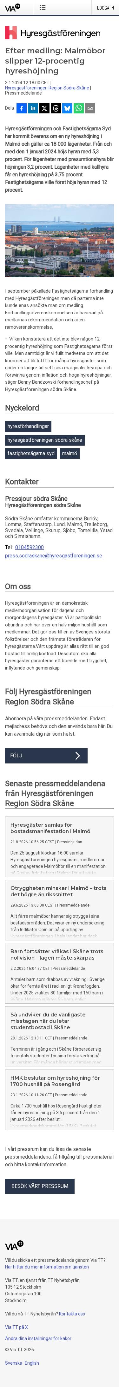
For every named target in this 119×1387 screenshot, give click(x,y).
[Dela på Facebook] (22, 109)
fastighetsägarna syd (31, 453)
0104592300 (29, 547)
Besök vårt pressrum (39, 1186)
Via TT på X (16, 1327)
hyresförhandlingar (28, 426)
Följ (16, 756)
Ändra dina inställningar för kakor (38, 1338)
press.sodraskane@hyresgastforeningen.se (53, 556)
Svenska (13, 1363)
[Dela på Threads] (56, 109)
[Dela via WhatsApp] (79, 109)
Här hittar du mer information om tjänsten (47, 1266)
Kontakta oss (72, 1313)
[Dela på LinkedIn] (33, 109)
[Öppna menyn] (44, 7)
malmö (69, 453)
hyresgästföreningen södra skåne (45, 440)
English (32, 1363)
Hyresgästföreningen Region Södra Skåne (47, 87)
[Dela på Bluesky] (67, 109)
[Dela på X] (44, 109)
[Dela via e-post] (90, 109)
